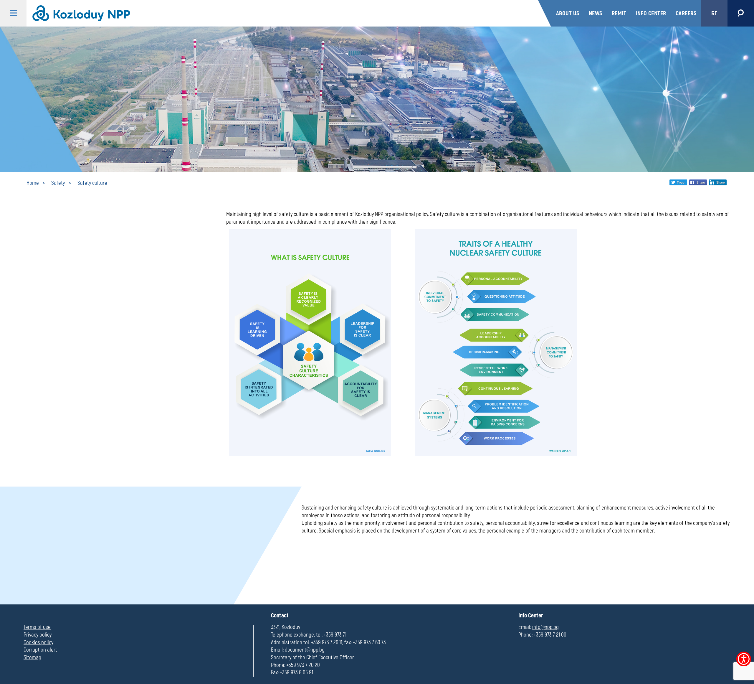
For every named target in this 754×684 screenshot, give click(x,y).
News (595, 13)
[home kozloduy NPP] (282, 13)
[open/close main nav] (13, 13)
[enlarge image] (310, 454)
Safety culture (92, 183)
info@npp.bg (545, 627)
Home (33, 183)
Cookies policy (38, 642)
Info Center (651, 13)
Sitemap (32, 657)
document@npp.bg (305, 649)
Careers (686, 13)
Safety (58, 183)
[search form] (740, 13)
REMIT (619, 13)
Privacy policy (38, 634)
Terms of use (37, 627)
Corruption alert (40, 649)
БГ (714, 13)
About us (567, 13)
